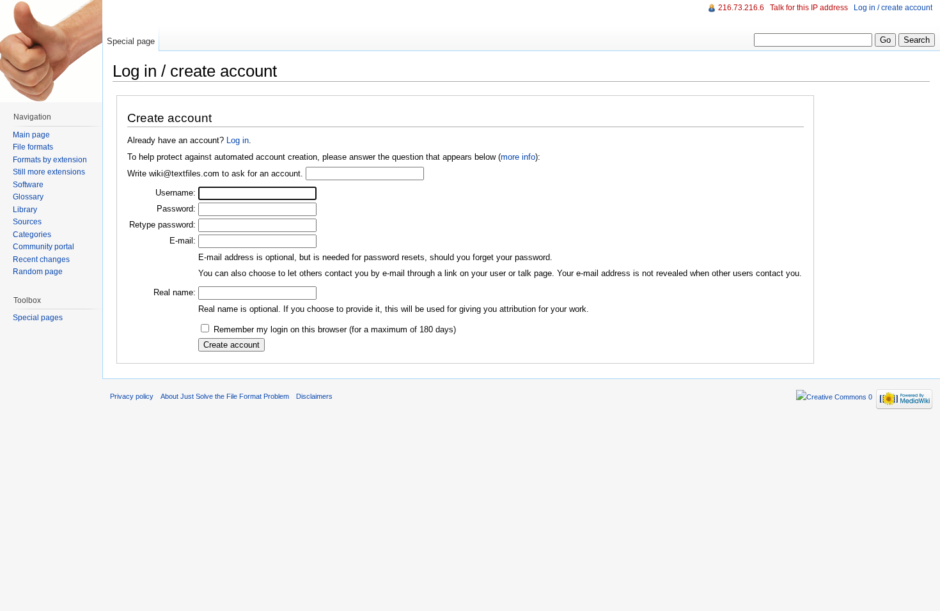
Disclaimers (314, 396)
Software (28, 184)
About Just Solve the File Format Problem (225, 396)
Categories (32, 234)
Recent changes (41, 259)
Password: (176, 208)
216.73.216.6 (741, 7)
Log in (237, 140)
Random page (38, 271)
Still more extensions (49, 171)
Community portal (43, 246)
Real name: (174, 292)
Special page (131, 41)
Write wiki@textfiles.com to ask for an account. (215, 173)
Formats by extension (50, 159)
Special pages (38, 317)
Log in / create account (893, 7)
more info (518, 157)
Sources (27, 221)
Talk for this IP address (809, 7)
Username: (175, 192)
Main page (31, 134)
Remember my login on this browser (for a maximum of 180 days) (335, 329)
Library (25, 209)
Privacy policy (131, 396)
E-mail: (182, 240)
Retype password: (162, 224)
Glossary (28, 196)
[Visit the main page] (51, 51)
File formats (33, 147)
